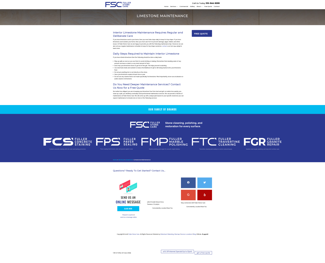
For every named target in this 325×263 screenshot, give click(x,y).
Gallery (192, 6)
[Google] (188, 195)
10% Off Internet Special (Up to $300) (177, 251)
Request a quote (127, 215)
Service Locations (186, 234)
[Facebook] (188, 183)
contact (164, 46)
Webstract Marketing (167, 234)
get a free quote (203, 253)
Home (166, 6)
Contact (217, 6)
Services (173, 6)
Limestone (129, 160)
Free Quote (208, 6)
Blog (194, 234)
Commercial (184, 6)
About (199, 6)
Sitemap (177, 234)
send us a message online (128, 217)
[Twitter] (204, 183)
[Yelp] (204, 195)
